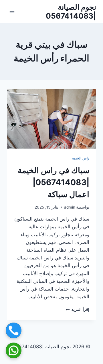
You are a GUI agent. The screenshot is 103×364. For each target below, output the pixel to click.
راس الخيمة (80, 158)
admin (69, 207)
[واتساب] (13, 350)
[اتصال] (13, 330)
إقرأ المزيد (77, 309)
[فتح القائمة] (12, 11)
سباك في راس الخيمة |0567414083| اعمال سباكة (53, 182)
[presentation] (51, 119)
